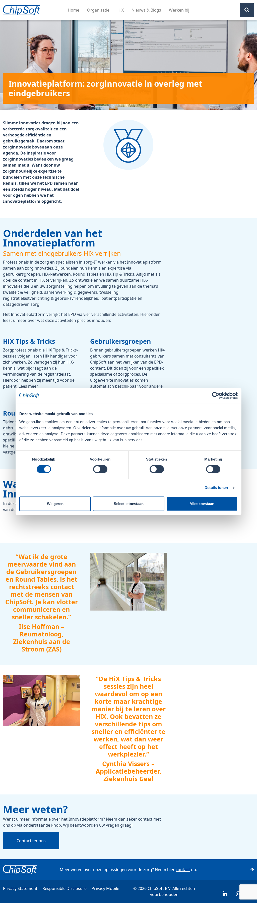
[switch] (100, 469)
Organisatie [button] (98, 10)
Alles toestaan (201, 503)
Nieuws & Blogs (146, 10)
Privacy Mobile (105, 888)
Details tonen (216, 487)
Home (73, 10)
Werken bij (179, 10)
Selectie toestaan (129, 503)
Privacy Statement (20, 888)
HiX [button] (120, 10)
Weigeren (55, 503)
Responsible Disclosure (64, 888)
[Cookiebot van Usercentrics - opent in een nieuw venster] (216, 395)
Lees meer (28, 386)
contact (183, 869)
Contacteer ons (31, 840)
